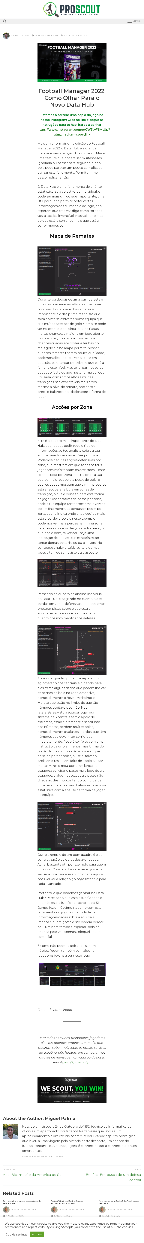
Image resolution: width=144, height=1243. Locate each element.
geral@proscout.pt (76, 1062)
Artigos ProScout (75, 35)
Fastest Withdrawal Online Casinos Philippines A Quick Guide (67, 1202)
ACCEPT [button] (37, 1234)
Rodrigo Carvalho (23, 1209)
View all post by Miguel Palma (42, 1156)
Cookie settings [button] (16, 1234)
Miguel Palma (19, 35)
